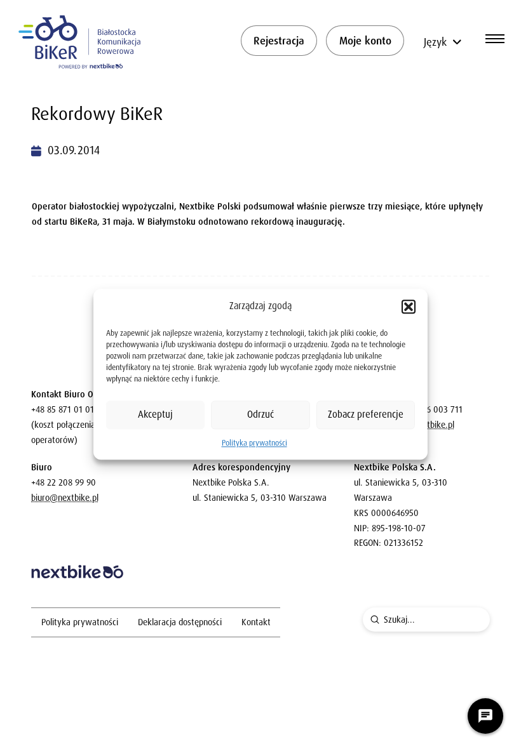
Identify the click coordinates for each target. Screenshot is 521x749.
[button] (408, 306)
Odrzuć (260, 414)
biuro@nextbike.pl (64, 497)
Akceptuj (155, 414)
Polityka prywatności (254, 443)
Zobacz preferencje (365, 414)
